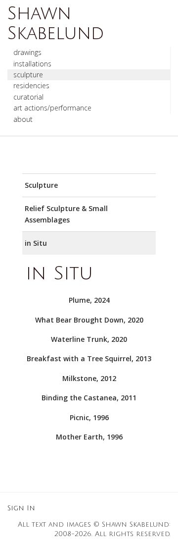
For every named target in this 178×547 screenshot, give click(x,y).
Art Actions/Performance (52, 107)
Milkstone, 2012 (89, 378)
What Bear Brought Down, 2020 (89, 320)
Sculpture (28, 74)
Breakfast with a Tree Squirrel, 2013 (89, 358)
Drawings (27, 52)
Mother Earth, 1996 (89, 436)
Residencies (31, 85)
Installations (32, 63)
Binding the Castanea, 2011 (89, 397)
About (23, 119)
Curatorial (28, 97)
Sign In (21, 508)
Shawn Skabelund (55, 23)
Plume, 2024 (89, 300)
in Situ (36, 243)
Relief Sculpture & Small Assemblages (66, 214)
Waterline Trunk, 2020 (89, 339)
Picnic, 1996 (89, 417)
